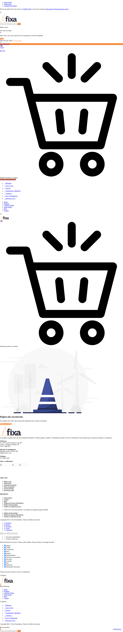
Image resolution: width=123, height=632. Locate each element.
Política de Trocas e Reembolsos (13, 503)
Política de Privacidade (11, 505)
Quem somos (8, 2)
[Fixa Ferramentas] (9, 22)
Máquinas (8, 183)
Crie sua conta (17, 40)
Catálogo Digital (9, 205)
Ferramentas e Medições (13, 191)
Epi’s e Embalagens (11, 196)
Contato (6, 210)
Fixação (7, 188)
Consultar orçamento (10, 485)
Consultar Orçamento (10, 6)
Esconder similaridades (13, 537)
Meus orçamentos (9, 487)
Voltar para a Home (6, 424)
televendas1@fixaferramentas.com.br (57, 9)
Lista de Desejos (9, 488)
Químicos (9, 193)
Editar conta (7, 483)
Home (6, 202)
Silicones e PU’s (10, 198)
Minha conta (7, 4)
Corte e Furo (9, 186)
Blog (5, 209)
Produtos (6, 204)
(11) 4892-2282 (26, 9)
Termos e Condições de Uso (12, 506)
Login (2, 39)
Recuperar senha (9, 490)
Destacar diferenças (12, 539)
